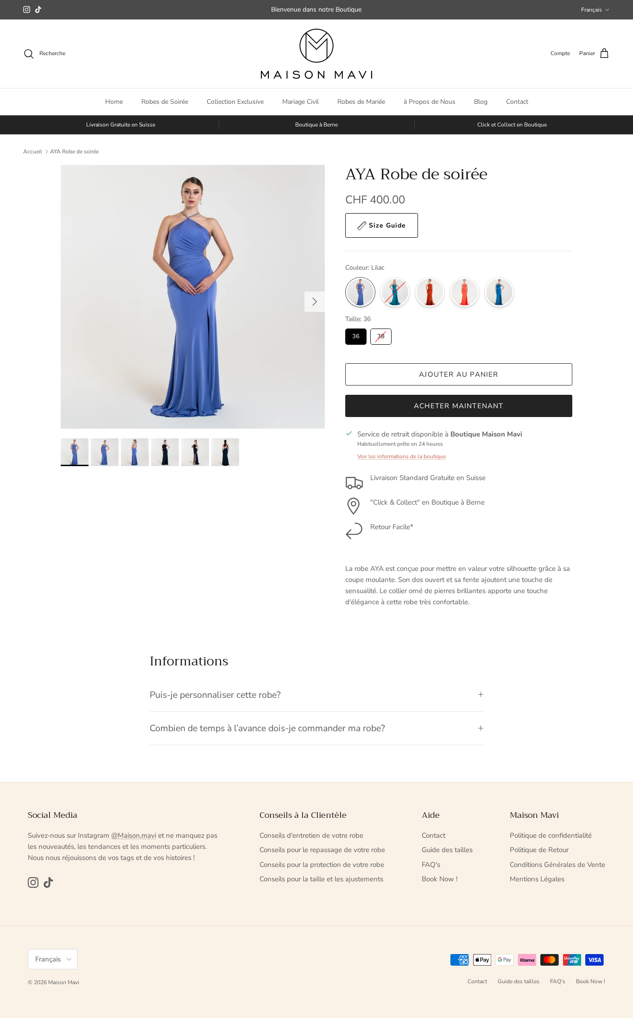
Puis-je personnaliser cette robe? (216, 695)
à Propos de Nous (430, 101)
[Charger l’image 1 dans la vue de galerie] (193, 297)
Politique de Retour (539, 849)
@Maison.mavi (133, 835)
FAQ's (431, 864)
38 (381, 336)
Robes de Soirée (164, 101)
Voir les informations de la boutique (401, 456)
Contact (517, 101)
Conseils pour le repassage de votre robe (322, 849)
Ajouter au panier (458, 374)
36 (356, 336)
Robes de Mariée (361, 101)
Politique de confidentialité (551, 835)
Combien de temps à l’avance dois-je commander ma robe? (267, 728)
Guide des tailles (447, 849)
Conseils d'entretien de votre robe (311, 835)
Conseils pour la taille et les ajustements (321, 879)
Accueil (32, 151)
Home (114, 101)
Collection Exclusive (235, 101)
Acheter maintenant (459, 406)
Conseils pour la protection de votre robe (322, 864)
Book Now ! (439, 879)
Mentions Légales (537, 879)
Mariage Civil (300, 101)
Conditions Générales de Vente (557, 864)
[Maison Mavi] (316, 54)
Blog (480, 101)
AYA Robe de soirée (74, 151)
